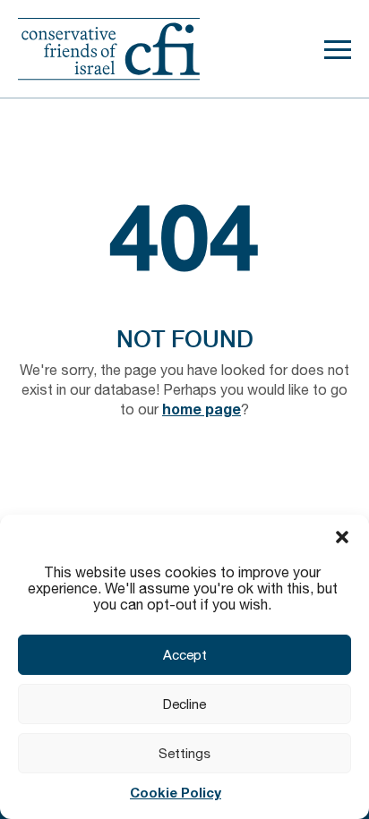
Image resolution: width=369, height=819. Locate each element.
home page (201, 408)
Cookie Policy (175, 792)
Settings (184, 753)
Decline (184, 704)
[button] (342, 537)
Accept (185, 654)
